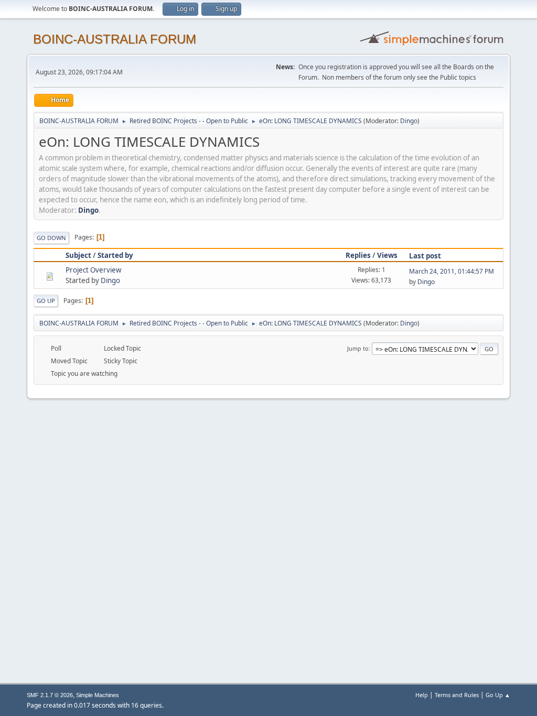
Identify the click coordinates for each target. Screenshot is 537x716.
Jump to (358, 348)
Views (387, 255)
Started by (115, 255)
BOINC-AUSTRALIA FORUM (114, 39)
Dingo (408, 120)
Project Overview (93, 270)
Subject (78, 255)
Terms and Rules (457, 695)
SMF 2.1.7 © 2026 (50, 695)
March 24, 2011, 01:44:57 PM (451, 271)
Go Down (51, 238)
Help (421, 695)
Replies (358, 255)
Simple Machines (97, 695)
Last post (425, 256)
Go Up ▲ (498, 695)
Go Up (46, 301)
